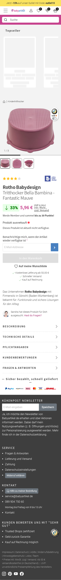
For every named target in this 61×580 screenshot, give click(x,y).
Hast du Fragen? (33, 315)
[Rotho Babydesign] (50, 178)
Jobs (28, 555)
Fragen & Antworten (17, 453)
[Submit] (6, 19)
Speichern (48, 407)
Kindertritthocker (16, 101)
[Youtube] (17, 573)
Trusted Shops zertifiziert (20, 531)
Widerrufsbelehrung (48, 552)
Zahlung (10, 464)
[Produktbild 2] (17, 163)
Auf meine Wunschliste (33, 266)
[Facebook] (22, 573)
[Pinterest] (11, 573)
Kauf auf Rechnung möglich (21, 542)
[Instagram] (5, 573)
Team (35, 555)
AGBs (33, 552)
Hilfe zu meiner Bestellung (23, 491)
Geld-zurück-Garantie (17, 536)
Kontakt (9, 512)
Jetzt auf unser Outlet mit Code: (30, 3)
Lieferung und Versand (18, 458)
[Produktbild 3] (29, 163)
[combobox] (30, 20)
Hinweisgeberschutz (13, 555)
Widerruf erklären (16, 475)
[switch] (54, 118)
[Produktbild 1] (5, 163)
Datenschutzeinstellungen (20, 469)
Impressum (8, 552)
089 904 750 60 (14, 501)
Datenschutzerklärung (33, 434)
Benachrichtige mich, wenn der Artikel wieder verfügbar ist (25, 238)
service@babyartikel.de (19, 496)
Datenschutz (22, 552)
